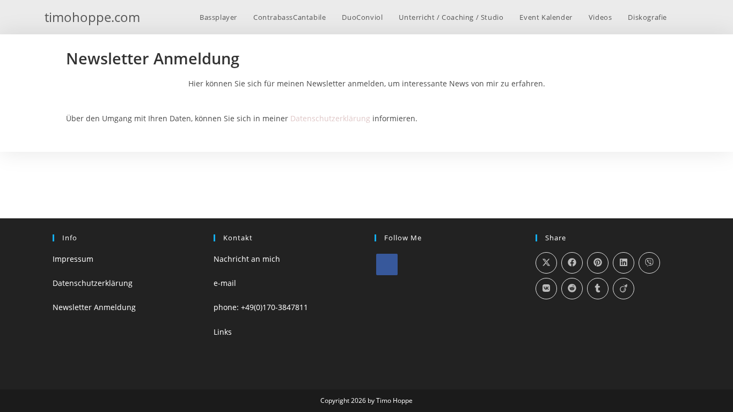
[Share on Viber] (649, 263)
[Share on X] (546, 263)
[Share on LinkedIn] (623, 263)
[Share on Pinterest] (598, 263)
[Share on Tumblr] (598, 288)
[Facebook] (387, 264)
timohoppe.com (92, 17)
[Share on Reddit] (572, 288)
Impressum (73, 259)
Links (223, 332)
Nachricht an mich (247, 259)
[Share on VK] (546, 288)
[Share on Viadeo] (623, 288)
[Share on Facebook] (572, 263)
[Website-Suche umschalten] (686, 17)
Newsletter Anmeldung (94, 307)
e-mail (225, 283)
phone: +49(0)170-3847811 (261, 307)
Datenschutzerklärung (330, 118)
